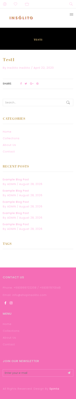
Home (7, 132)
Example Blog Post (16, 179)
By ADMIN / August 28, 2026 (22, 184)
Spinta (54, 389)
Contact (9, 151)
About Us (9, 145)
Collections (11, 138)
